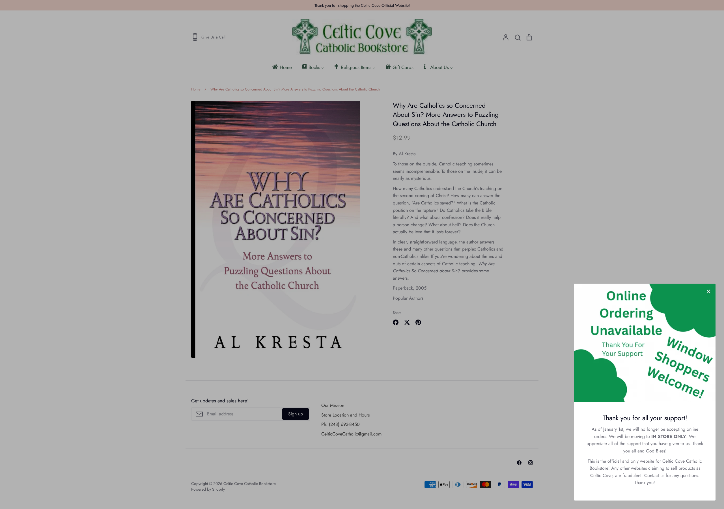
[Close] (708, 290)
